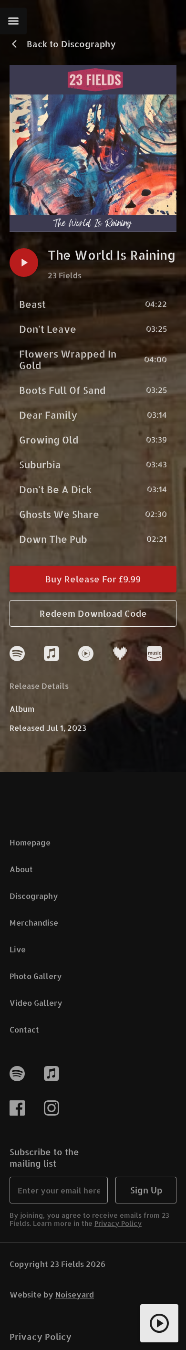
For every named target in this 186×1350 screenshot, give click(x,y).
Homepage (30, 842)
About (21, 869)
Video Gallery (36, 1003)
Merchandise (34, 923)
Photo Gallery (36, 976)
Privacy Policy (118, 1223)
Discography (34, 896)
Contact (24, 1029)
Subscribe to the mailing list (44, 1157)
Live (18, 949)
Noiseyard (74, 1294)
